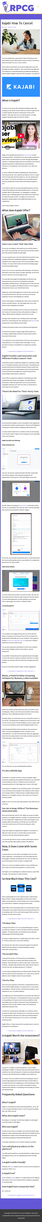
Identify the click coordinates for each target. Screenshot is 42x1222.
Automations (23, 505)
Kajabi (12, 1166)
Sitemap (21, 1213)
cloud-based (28, 155)
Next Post (37, 1202)
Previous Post (6, 1202)
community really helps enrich (15, 640)
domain (33, 320)
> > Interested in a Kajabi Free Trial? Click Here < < (21, 351)
